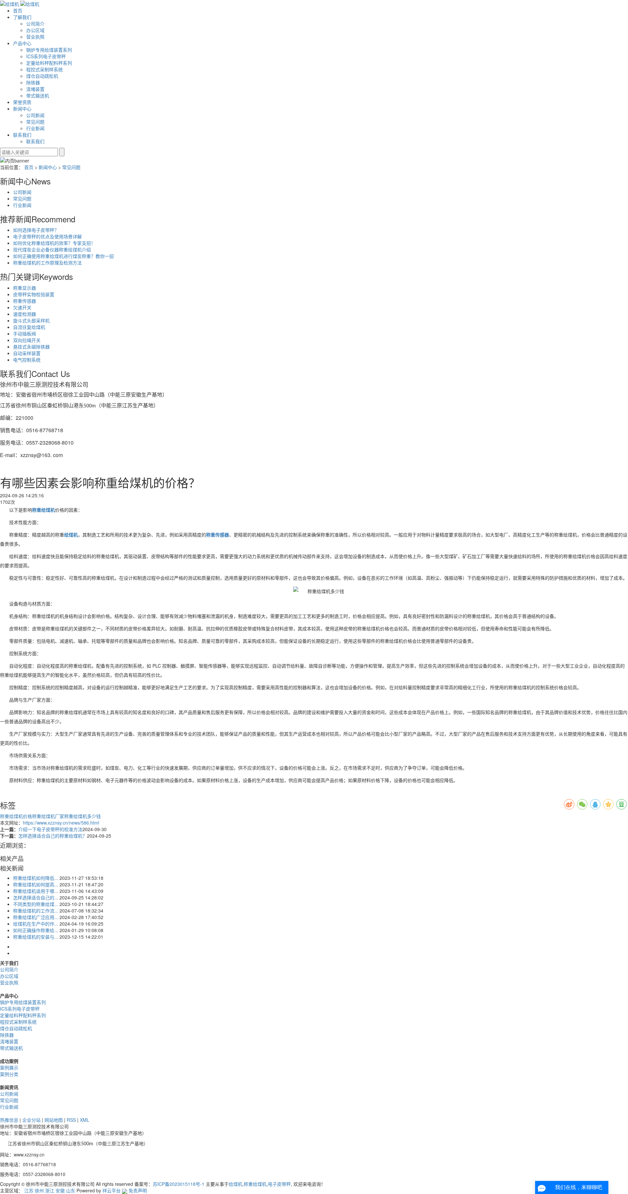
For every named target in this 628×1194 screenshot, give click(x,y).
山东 (70, 1190)
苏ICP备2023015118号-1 (178, 1184)
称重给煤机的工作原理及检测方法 (47, 262)
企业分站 (31, 1120)
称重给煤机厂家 (48, 816)
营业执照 (35, 36)
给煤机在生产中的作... (35, 923)
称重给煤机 (255, 1184)
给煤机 (235, 1184)
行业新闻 (35, 128)
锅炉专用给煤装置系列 (49, 49)
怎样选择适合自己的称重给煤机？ (52, 835)
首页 (17, 10)
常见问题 (35, 121)
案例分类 (9, 1074)
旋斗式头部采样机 (31, 320)
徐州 (39, 1190)
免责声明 (138, 1190)
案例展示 (9, 1067)
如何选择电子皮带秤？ (36, 230)
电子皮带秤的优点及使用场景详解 (47, 236)
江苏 (28, 1190)
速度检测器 (24, 314)
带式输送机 (37, 95)
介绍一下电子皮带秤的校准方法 (50, 829)
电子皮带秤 (279, 1184)
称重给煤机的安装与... (35, 936)
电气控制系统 (27, 359)
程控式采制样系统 (44, 69)
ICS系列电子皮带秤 (46, 56)
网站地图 (53, 1120)
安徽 (60, 1190)
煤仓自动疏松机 (42, 76)
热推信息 (9, 1120)
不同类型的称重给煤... (35, 904)
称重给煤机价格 (16, 816)
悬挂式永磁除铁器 (31, 346)
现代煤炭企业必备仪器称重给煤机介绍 (52, 249)
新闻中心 (22, 108)
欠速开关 (22, 307)
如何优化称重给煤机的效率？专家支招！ (54, 243)
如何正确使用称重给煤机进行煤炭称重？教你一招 (63, 256)
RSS (71, 1120)
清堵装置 (35, 89)
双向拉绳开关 (27, 340)
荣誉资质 (22, 102)
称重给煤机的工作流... (35, 910)
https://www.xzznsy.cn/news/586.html (61, 822)
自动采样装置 (27, 353)
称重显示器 (24, 287)
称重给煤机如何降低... (35, 878)
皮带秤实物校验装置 (33, 294)
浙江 (49, 1190)
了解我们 (22, 17)
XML (84, 1120)
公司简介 (35, 23)
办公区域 (35, 30)
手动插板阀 (24, 333)
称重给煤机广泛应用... (35, 917)
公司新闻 (35, 115)
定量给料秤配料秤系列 (49, 63)
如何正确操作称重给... (35, 930)
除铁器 (33, 82)
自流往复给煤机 (29, 327)
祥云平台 (111, 1190)
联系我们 (22, 134)
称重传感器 (24, 301)
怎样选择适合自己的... (35, 897)
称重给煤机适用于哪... (35, 891)
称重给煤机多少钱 (82, 816)
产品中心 (22, 43)
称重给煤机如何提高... (35, 884)
